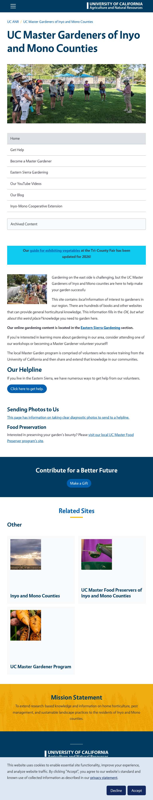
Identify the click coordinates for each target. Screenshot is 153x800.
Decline (116, 790)
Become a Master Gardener (31, 161)
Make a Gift (79, 483)
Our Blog (17, 194)
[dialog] (76, 778)
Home (15, 138)
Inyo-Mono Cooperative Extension (36, 206)
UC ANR (13, 22)
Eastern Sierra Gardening (29, 172)
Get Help (17, 149)
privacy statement (103, 777)
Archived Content (24, 223)
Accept (136, 790)
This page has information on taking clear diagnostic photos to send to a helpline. (68, 417)
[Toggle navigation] (13, 6)
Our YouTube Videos (25, 183)
